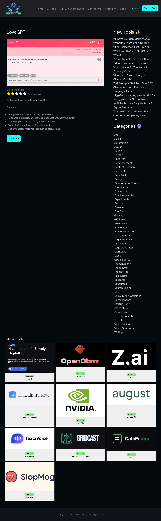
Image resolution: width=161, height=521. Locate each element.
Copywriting (121, 171)
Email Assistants (123, 195)
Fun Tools (120, 211)
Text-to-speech (123, 316)
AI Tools (51, 8)
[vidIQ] (29, 358)
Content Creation (124, 167)
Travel (118, 320)
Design (118, 179)
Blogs (122, 8)
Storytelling (121, 308)
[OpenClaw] (80, 355)
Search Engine (123, 287)
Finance (119, 207)
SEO (116, 292)
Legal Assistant (123, 239)
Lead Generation (124, 235)
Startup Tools (122, 304)
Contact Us (94, 8)
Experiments (121, 199)
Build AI (118, 151)
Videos (109, 8)
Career (118, 155)
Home (39, 8)
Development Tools (126, 183)
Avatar (118, 147)
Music (117, 255)
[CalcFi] (131, 439)
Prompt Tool (121, 271)
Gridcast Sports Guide (80, 456)
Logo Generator (123, 247)
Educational (121, 191)
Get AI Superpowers (72, 8)
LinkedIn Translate (29, 417)
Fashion (119, 203)
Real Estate (121, 275)
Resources (120, 283)
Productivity (121, 267)
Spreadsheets (122, 300)
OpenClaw (80, 376)
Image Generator (124, 231)
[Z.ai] (131, 356)
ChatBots (119, 159)
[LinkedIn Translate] (29, 395)
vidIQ (29, 379)
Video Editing (122, 324)
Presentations (122, 263)
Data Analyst (121, 175)
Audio (117, 138)
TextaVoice (29, 456)
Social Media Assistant (127, 296)
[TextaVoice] (29, 438)
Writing (118, 332)
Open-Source (122, 259)
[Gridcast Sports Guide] (80, 438)
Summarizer (121, 312)
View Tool (14, 138)
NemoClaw (80, 423)
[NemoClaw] (80, 400)
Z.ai (131, 377)
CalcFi (131, 457)
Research (120, 279)
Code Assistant (123, 163)
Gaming (118, 215)
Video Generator (124, 328)
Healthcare (120, 223)
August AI (131, 417)
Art (116, 134)
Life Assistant (122, 243)
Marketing (120, 251)
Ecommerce (121, 187)
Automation (121, 142)
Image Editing (122, 227)
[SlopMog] (29, 476)
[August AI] (131, 394)
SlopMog (29, 497)
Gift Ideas (120, 219)
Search (134, 8)
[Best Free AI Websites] (14, 8)
